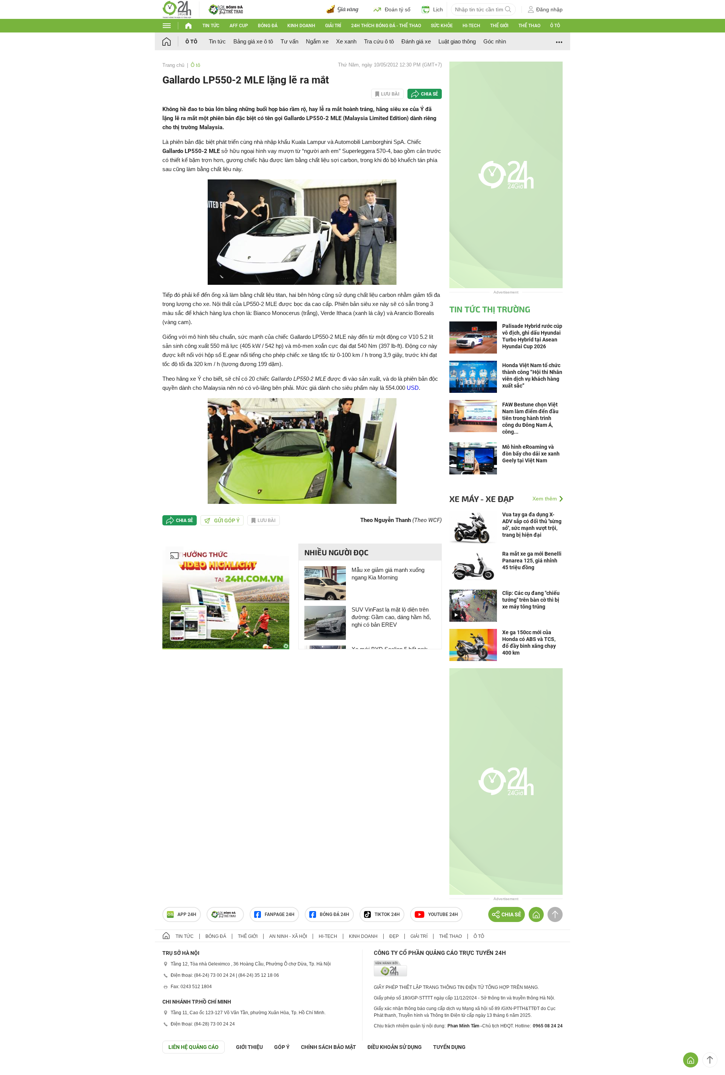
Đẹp (394, 936)
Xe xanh (346, 41)
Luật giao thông (457, 41)
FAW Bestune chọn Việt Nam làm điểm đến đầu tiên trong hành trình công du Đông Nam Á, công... (530, 418)
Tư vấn (289, 41)
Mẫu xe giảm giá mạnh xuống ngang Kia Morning (388, 574)
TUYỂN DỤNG (449, 1047)
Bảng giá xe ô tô (253, 41)
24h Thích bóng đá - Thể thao (386, 25)
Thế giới (499, 25)
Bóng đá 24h (334, 914)
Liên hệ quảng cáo (193, 1047)
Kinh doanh (301, 25)
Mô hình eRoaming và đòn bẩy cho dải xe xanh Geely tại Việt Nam (531, 453)
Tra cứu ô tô (379, 41)
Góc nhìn (494, 41)
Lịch (438, 9)
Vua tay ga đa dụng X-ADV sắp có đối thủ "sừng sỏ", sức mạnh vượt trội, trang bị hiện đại (531, 524)
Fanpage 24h (280, 914)
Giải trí (333, 25)
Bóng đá (268, 25)
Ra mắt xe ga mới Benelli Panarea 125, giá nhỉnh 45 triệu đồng (531, 560)
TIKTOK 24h (387, 914)
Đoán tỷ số (397, 9)
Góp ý (282, 1047)
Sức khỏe (442, 25)
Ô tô (555, 25)
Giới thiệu (249, 1047)
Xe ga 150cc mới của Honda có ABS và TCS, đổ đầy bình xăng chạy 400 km (529, 642)
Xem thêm (544, 499)
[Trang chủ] (173, 41)
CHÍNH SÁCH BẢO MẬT (328, 1047)
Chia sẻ (429, 94)
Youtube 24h (443, 914)
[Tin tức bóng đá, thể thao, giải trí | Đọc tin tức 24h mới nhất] (176, 9)
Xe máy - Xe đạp (481, 499)
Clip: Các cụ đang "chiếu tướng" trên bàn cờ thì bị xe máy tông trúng (531, 600)
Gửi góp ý (227, 520)
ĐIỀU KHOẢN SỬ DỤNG (394, 1047)
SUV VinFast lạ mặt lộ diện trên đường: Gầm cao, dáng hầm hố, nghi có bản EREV (391, 617)
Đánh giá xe (416, 41)
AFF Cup (239, 25)
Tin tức (210, 25)
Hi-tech (471, 25)
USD (413, 388)
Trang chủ (173, 65)
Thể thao (529, 25)
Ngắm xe (317, 41)
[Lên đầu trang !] (709, 1059)
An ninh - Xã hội (288, 936)
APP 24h (186, 914)
